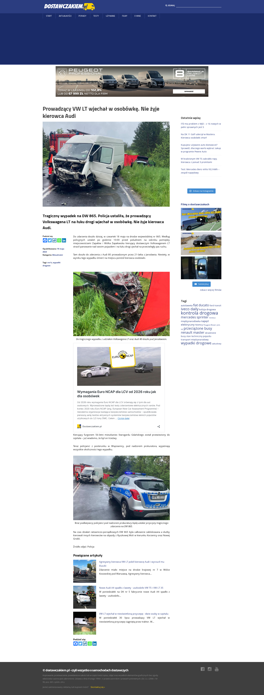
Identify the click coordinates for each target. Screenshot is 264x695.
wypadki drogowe (196, 343)
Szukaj (171, 5)
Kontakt (152, 15)
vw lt (49, 262)
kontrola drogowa (199, 313)
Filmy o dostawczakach (195, 204)
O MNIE (137, 15)
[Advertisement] (132, 41)
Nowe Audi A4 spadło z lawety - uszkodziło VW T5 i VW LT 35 (131, 587)
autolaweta (187, 305)
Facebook (204, 669)
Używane (110, 15)
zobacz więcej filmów (210, 289)
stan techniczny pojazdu (198, 336)
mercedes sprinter (195, 317)
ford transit (215, 305)
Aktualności (65, 15)
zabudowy (216, 343)
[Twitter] (50, 240)
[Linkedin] (64, 240)
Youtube (218, 669)
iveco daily (189, 308)
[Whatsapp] (59, 240)
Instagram (211, 669)
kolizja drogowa (207, 309)
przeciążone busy (198, 328)
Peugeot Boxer (210, 325)
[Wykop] (54, 240)
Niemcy (199, 324)
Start (49, 15)
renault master (192, 332)
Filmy (124, 15)
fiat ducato (201, 305)
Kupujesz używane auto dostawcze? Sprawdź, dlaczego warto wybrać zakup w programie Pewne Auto (201, 148)
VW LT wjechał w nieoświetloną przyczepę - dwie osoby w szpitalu (133, 613)
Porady (82, 15)
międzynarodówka (190, 321)
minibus (212, 318)
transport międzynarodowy (195, 339)
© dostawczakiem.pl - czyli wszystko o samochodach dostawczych (85, 670)
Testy (96, 15)
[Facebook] (45, 240)
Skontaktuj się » (98, 687)
